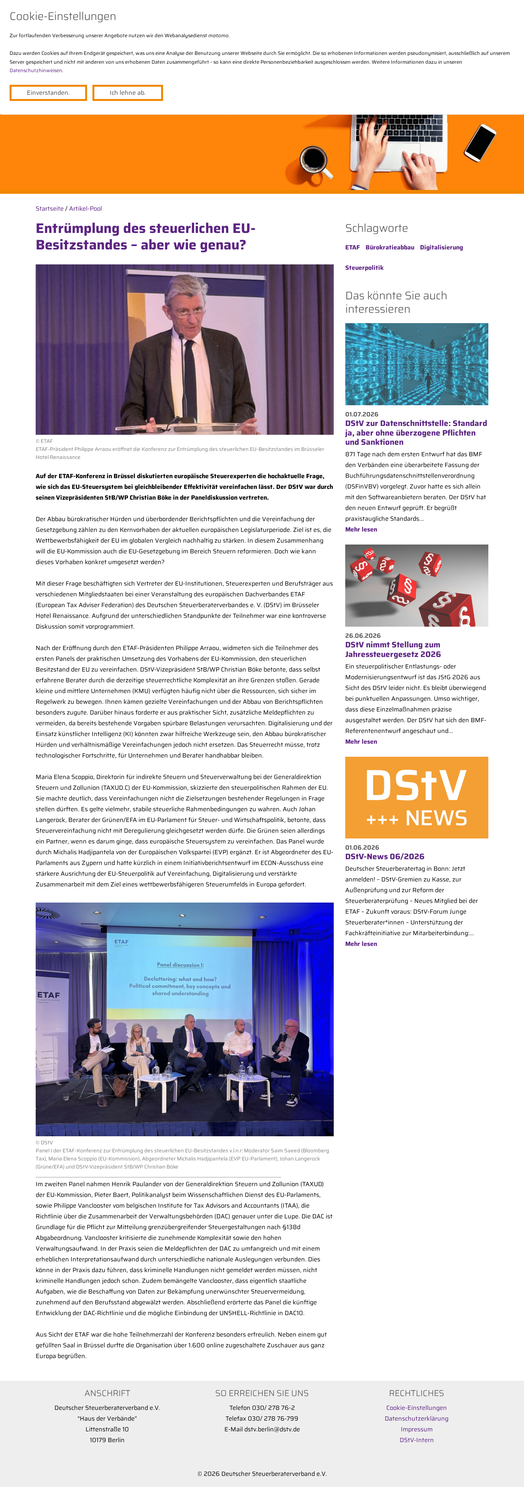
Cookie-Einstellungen (416, 1408)
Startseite (50, 208)
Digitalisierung (441, 247)
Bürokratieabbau (390, 247)
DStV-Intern (417, 1440)
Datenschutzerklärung (416, 1418)
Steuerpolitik (364, 267)
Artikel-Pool (85, 208)
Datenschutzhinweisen (36, 70)
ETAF (352, 247)
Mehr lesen (361, 529)
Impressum (417, 1429)
